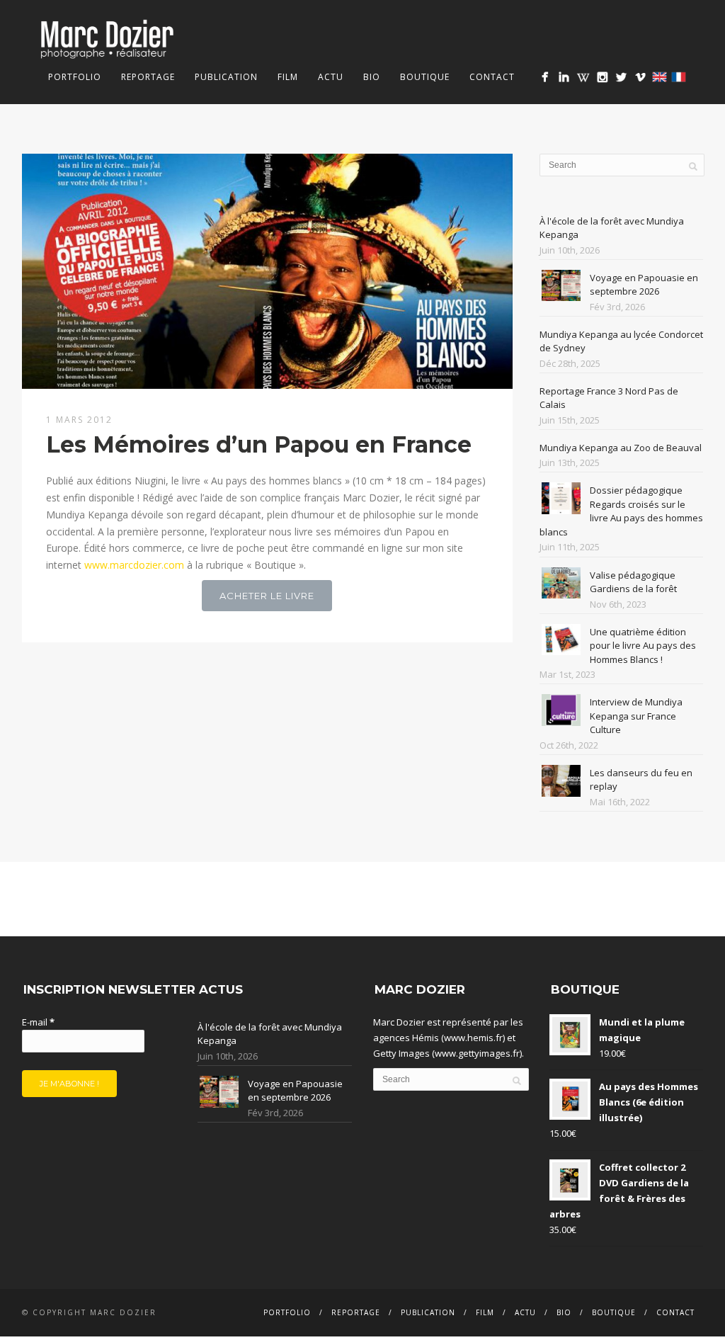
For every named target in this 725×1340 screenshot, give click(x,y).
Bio (371, 77)
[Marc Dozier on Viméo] (640, 77)
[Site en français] (678, 77)
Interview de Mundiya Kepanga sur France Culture (636, 715)
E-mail (38, 1022)
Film (288, 77)
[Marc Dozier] (545, 77)
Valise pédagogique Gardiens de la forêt (633, 582)
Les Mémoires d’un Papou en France (259, 444)
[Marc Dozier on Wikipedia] (583, 77)
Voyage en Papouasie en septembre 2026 (644, 284)
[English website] (659, 77)
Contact (492, 77)
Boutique (425, 77)
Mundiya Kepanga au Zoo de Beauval (621, 447)
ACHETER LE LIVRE (266, 595)
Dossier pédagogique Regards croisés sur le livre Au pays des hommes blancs (621, 511)
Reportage (148, 77)
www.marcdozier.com (134, 565)
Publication (226, 77)
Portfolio (74, 77)
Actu (330, 77)
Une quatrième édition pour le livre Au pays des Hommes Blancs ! (643, 645)
